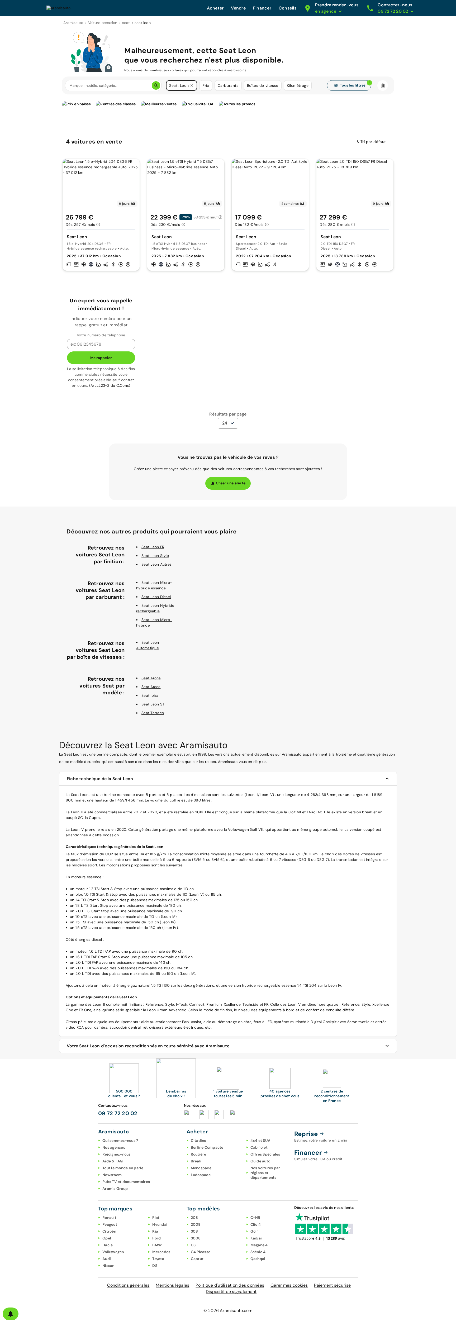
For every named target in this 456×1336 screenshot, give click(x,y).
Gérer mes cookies (289, 1285)
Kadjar (256, 1238)
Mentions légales (172, 1285)
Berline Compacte (207, 1147)
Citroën (109, 1231)
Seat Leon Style (155, 555)
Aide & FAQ (112, 1161)
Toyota (158, 1258)
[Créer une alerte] (10, 1314)
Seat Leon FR (152, 547)
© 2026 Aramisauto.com (227, 1310)
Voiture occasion (102, 22)
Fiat (155, 1217)
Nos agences (113, 1147)
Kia (155, 1231)
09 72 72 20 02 (117, 1113)
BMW (157, 1245)
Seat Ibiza (150, 695)
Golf (254, 1231)
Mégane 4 (259, 1245)
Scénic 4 (258, 1251)
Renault (109, 1217)
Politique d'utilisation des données (230, 1285)
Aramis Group (115, 1188)
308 (194, 1231)
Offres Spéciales (265, 1154)
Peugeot (109, 1224)
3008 (196, 1238)
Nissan (108, 1265)
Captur (197, 1258)
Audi (106, 1258)
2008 (196, 1224)
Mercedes (161, 1251)
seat (126, 22)
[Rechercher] (156, 85)
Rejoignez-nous (116, 1154)
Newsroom (112, 1174)
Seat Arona (151, 678)
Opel (106, 1238)
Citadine (198, 1140)
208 (194, 1217)
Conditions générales (128, 1285)
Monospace (201, 1168)
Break (196, 1161)
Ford (156, 1238)
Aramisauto (73, 22)
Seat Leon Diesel (156, 596)
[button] (192, 85)
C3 (193, 1245)
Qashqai (257, 1258)
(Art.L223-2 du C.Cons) (109, 385)
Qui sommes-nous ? (120, 1140)
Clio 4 (255, 1224)
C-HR (255, 1217)
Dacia (107, 1245)
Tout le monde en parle (123, 1168)
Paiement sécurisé (332, 1285)
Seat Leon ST (152, 704)
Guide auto (260, 1161)
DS (154, 1265)
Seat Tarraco (152, 712)
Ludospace (201, 1174)
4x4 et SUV (260, 1140)
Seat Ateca (151, 686)
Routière (198, 1154)
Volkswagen (113, 1251)
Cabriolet (259, 1147)
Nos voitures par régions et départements (265, 1173)
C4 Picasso (201, 1251)
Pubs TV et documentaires (126, 1181)
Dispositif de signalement (231, 1291)
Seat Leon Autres (156, 564)
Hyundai (159, 1224)
